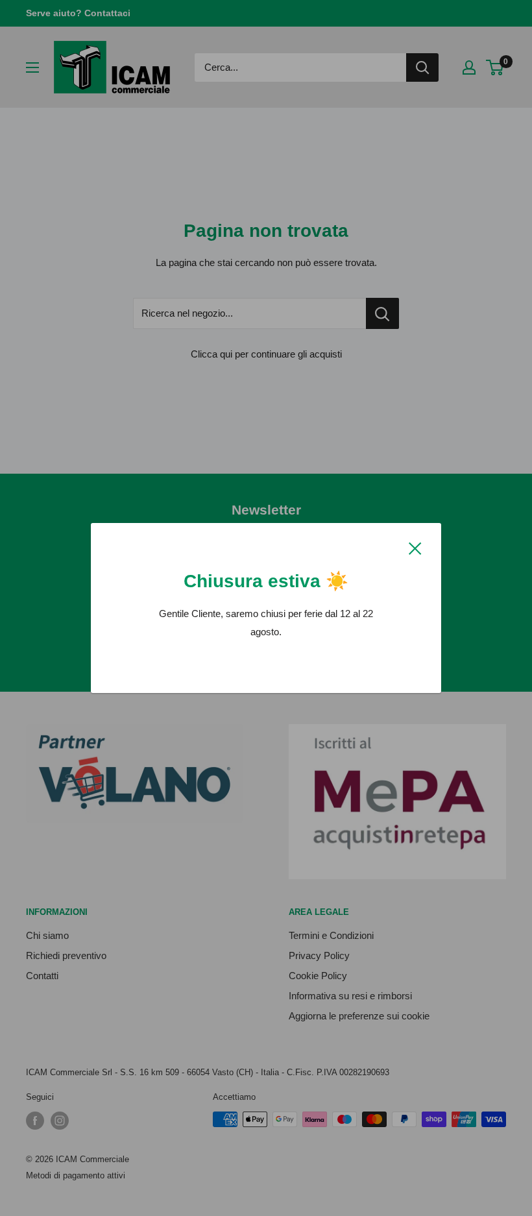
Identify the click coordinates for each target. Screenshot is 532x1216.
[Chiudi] (415, 548)
